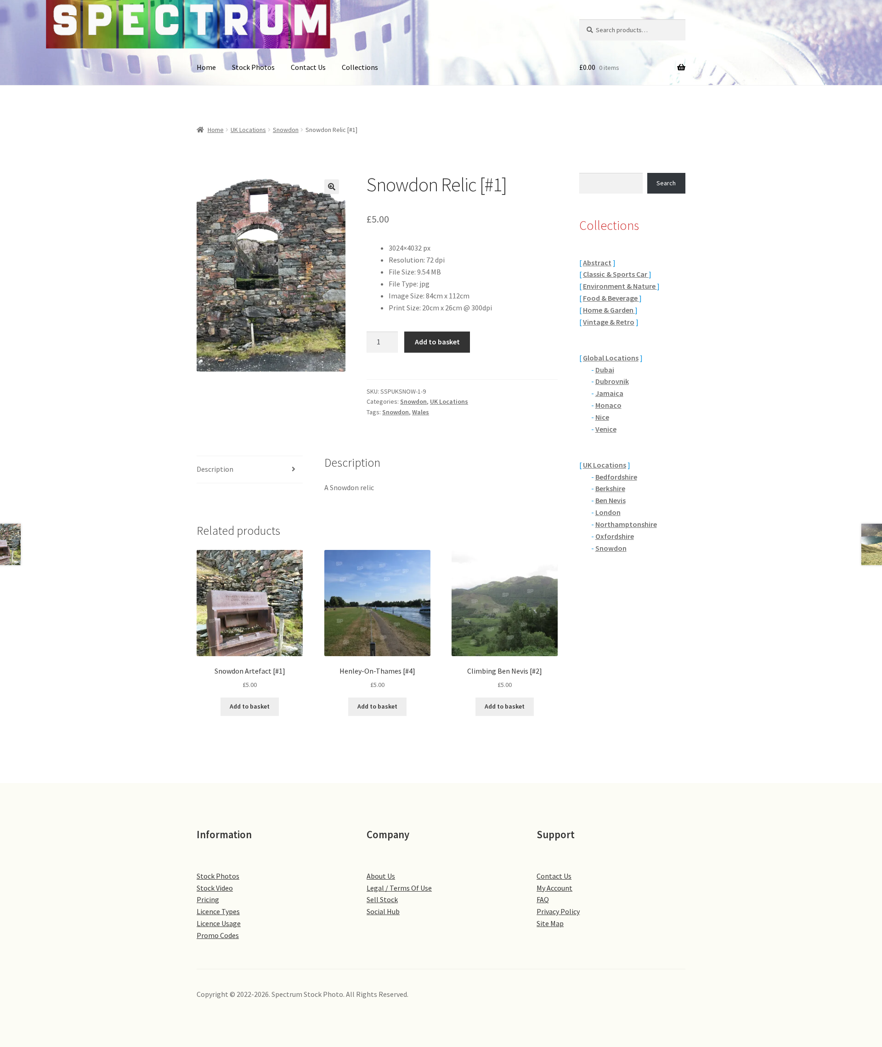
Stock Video (215, 888)
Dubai (604, 369)
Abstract (597, 262)
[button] (331, 186)
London (608, 512)
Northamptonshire (626, 524)
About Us (381, 876)
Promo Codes (218, 935)
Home (206, 67)
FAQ (543, 899)
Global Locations (611, 357)
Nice (602, 417)
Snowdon (286, 130)
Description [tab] (215, 469)
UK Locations (248, 130)
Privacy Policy (558, 911)
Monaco (608, 405)
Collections (360, 67)
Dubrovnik (612, 381)
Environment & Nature (620, 286)
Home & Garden (609, 310)
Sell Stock (382, 899)
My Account (554, 888)
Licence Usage (219, 923)
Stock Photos (253, 67)
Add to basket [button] (250, 706)
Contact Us (308, 67)
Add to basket (437, 341)
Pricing (208, 899)
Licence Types (218, 911)
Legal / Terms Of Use (399, 888)
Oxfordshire (614, 536)
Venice (605, 429)
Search (666, 183)
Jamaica (609, 393)
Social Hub (383, 911)
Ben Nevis (610, 500)
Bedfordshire (616, 476)
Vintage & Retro (608, 321)
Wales (420, 412)
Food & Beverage (611, 298)
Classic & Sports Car (616, 274)
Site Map (550, 923)
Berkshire (610, 488)
